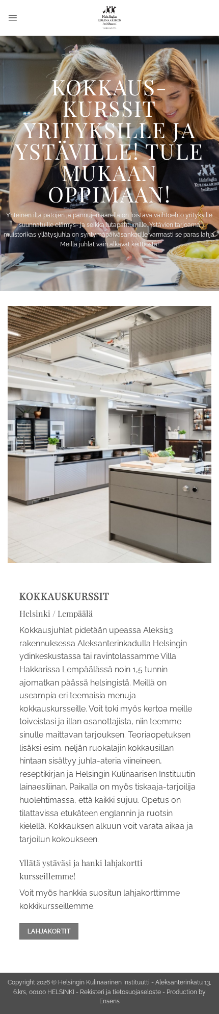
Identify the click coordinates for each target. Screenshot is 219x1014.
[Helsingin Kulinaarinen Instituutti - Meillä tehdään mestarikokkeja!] (109, 18)
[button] (12, 18)
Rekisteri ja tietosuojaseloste (120, 992)
